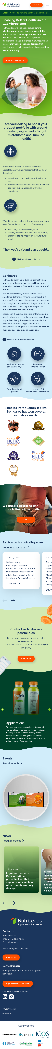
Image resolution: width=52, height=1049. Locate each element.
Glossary (7, 1013)
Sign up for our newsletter (17, 984)
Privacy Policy (9, 1009)
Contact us (11, 957)
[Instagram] (11, 998)
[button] (15, 60)
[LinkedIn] (5, 998)
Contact (36, 5)
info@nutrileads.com (18, 948)
